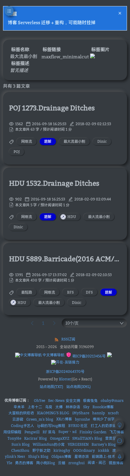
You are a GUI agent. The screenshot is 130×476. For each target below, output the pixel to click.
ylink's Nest (15, 456)
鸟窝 (48, 407)
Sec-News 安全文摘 (64, 400)
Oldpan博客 (61, 456)
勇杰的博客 (24, 463)
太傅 (59, 407)
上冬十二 (35, 407)
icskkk (103, 450)
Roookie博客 (103, 407)
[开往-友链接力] (65, 362)
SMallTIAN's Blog (87, 438)
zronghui (76, 463)
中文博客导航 (53, 355)
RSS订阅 (68, 339)
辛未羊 (19, 407)
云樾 (61, 463)
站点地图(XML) (78, 386)
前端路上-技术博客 (107, 456)
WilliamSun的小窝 (49, 444)
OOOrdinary (84, 450)
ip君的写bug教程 (51, 425)
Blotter (65, 379)
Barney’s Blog (104, 444)
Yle (9, 463)
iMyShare (80, 413)
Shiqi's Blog (38, 456)
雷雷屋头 (112, 438)
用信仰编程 (12, 432)
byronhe (82, 419)
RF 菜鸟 (49, 432)
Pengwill (32, 432)
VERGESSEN (78, 444)
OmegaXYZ (59, 438)
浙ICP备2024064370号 (65, 371)
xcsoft (113, 413)
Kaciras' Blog (35, 438)
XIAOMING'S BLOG (53, 413)
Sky (86, 407)
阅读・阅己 (97, 462)
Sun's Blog (20, 444)
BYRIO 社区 (78, 425)
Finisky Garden (93, 432)
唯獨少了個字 (104, 419)
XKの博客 (64, 419)
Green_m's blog (39, 419)
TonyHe (14, 438)
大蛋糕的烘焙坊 (21, 413)
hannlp (98, 413)
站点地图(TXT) (51, 386)
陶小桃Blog (45, 463)
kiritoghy (62, 450)
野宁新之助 (41, 450)
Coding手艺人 (22, 425)
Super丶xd (67, 431)
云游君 (17, 419)
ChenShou (20, 450)
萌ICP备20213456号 (88, 356)
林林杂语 (73, 407)
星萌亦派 (81, 456)
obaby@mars (112, 400)
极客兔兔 (90, 400)
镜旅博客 (116, 463)
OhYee (39, 400)
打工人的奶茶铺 (103, 425)
